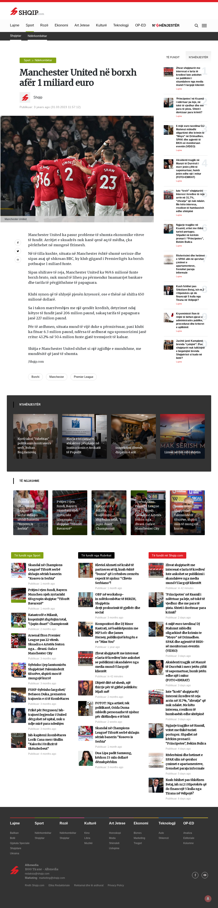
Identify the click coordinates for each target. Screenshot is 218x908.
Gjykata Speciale (20, 843)
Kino (87, 832)
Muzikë (88, 843)
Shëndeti (114, 843)
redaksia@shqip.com (37, 873)
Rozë (44, 25)
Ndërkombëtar (37, 36)
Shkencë (164, 838)
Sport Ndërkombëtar (38, 60)
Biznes (138, 832)
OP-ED (140, 25)
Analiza (187, 832)
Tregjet (138, 843)
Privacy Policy (116, 885)
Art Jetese (82, 25)
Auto (161, 832)
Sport (30, 25)
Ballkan (14, 832)
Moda (112, 838)
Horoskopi (115, 832)
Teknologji (121, 25)
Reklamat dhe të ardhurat (88, 885)
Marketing (139, 838)
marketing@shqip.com (52, 877)
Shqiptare (15, 848)
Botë (12, 838)
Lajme (14, 25)
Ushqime (114, 848)
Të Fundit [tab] (172, 57)
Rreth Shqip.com (34, 885)
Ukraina (14, 853)
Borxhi (35, 376)
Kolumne (188, 843)
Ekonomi (61, 25)
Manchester (56, 376)
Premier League (83, 376)
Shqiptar (15, 35)
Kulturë (101, 25)
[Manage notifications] (208, 898)
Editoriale (188, 838)
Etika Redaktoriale (59, 885)
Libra (87, 838)
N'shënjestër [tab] (198, 57)
